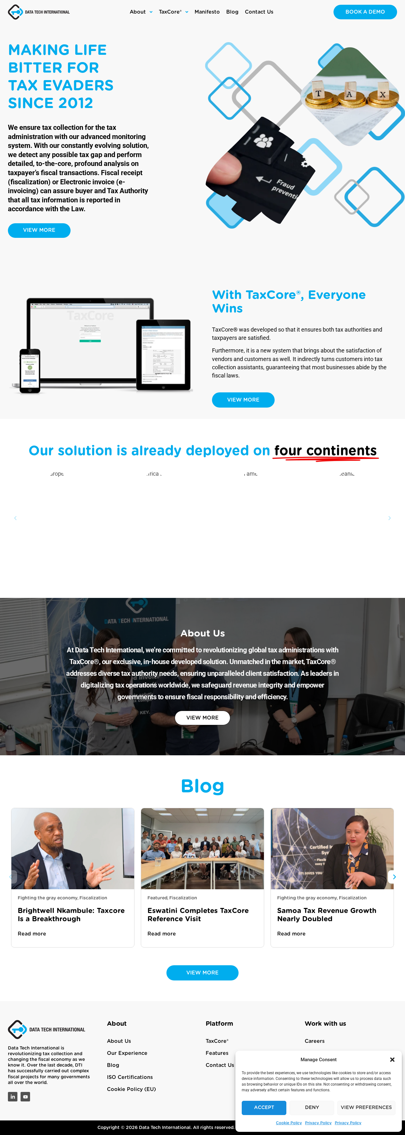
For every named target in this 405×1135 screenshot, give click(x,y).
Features (217, 1053)
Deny (312, 1107)
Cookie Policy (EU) (131, 1089)
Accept (264, 1107)
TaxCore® (217, 1041)
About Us (119, 1041)
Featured (157, 898)
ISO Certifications (130, 1077)
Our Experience (127, 1053)
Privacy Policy (318, 1123)
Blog (113, 1065)
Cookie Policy (289, 1123)
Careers (315, 1041)
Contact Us (220, 1065)
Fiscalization (93, 898)
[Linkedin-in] (12, 1096)
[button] (392, 1059)
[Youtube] (25, 1096)
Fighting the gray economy (48, 898)
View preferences (366, 1107)
